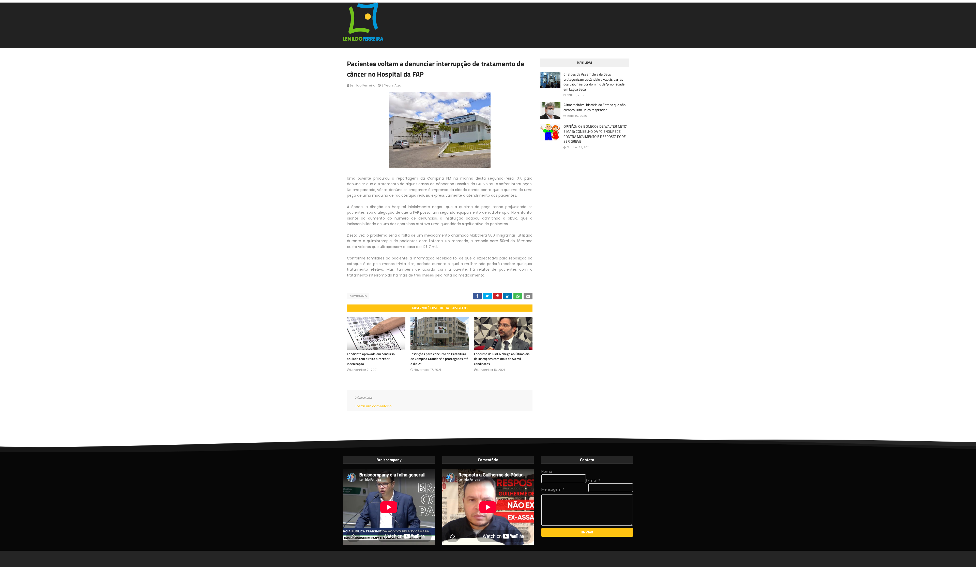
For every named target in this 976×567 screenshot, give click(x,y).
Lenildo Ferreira (362, 85)
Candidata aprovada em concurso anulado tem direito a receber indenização (371, 358)
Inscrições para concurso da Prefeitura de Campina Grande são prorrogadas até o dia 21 (439, 358)
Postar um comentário (373, 406)
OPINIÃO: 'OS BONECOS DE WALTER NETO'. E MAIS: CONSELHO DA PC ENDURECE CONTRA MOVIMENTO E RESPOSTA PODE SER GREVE (595, 134)
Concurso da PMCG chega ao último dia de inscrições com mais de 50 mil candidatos (502, 358)
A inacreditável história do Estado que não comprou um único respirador (594, 107)
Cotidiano (358, 296)
